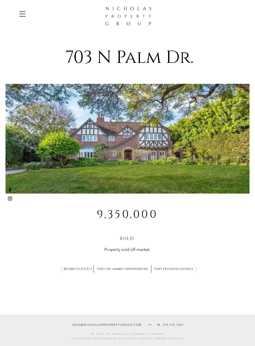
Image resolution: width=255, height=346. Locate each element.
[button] (22, 14)
